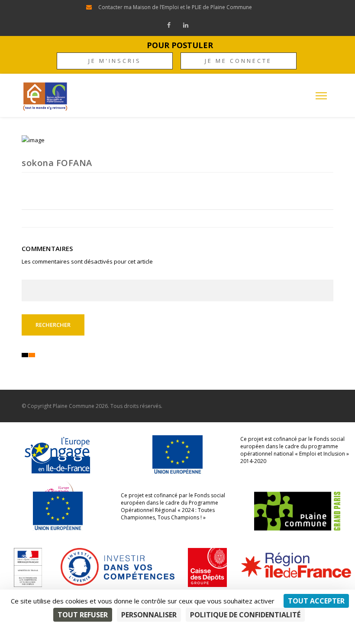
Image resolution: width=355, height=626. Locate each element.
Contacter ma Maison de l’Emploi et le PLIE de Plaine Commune (175, 7)
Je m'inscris (114, 61)
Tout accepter (316, 601)
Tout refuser (83, 614)
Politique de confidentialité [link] (245, 614)
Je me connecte (238, 61)
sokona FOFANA (57, 163)
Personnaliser (149, 614)
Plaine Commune (73, 406)
